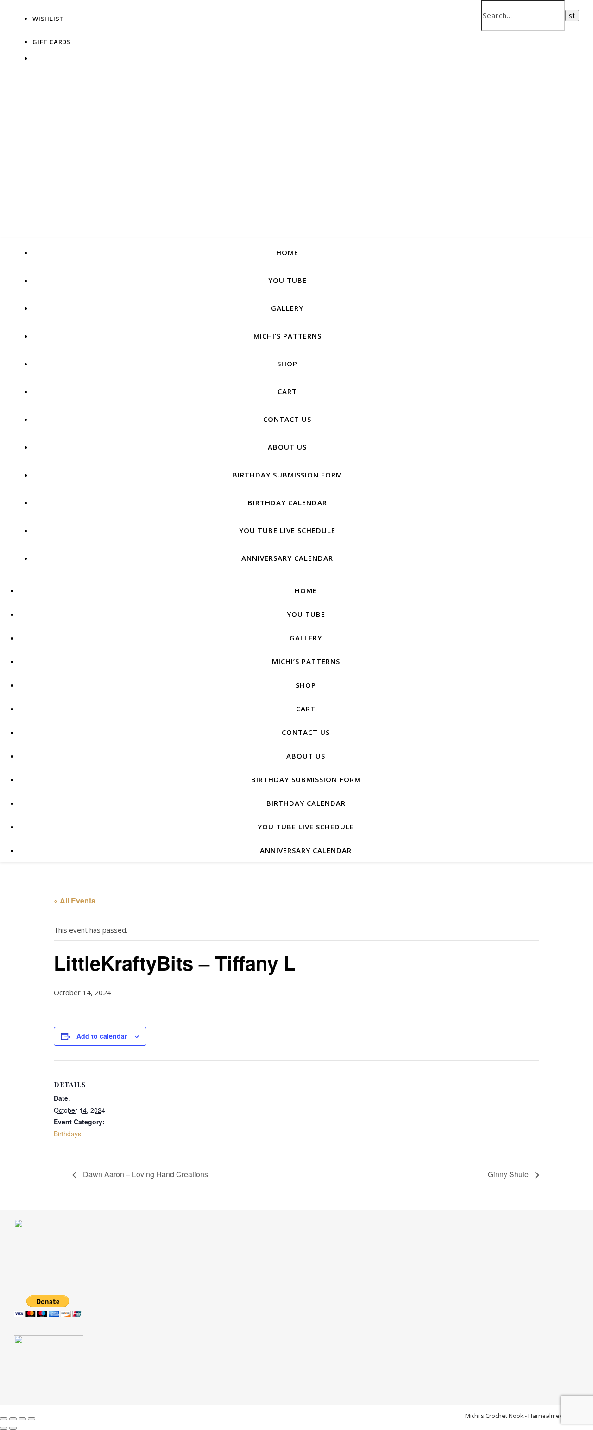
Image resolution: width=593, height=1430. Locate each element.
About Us (287, 447)
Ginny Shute (509, 1174)
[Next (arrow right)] (13, 1428)
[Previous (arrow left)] (3, 1428)
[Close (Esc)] (31, 1418)
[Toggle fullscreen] (13, 1418)
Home (287, 252)
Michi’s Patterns (287, 335)
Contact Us (287, 419)
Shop (287, 363)
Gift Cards (51, 42)
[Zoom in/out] (3, 1418)
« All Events (74, 900)
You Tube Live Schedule (287, 530)
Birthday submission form (287, 474)
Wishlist (48, 18)
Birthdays (67, 1133)
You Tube (287, 280)
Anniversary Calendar (287, 558)
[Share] (22, 1418)
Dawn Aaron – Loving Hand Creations (144, 1174)
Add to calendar (101, 1036)
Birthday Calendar (287, 502)
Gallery (287, 308)
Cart (287, 391)
